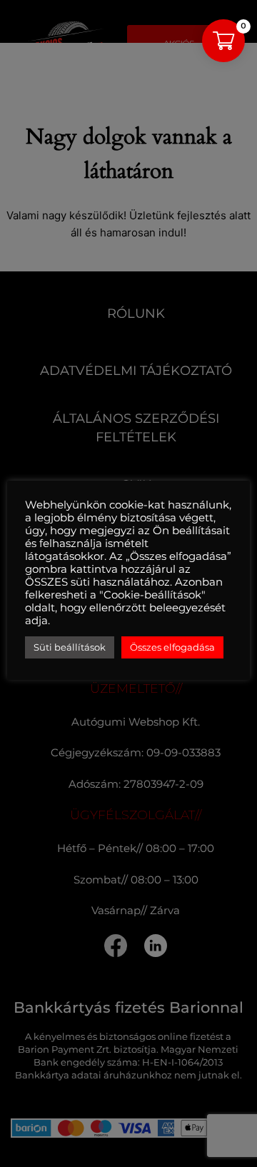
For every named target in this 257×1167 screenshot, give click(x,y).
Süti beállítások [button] (70, 647)
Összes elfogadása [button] (172, 647)
